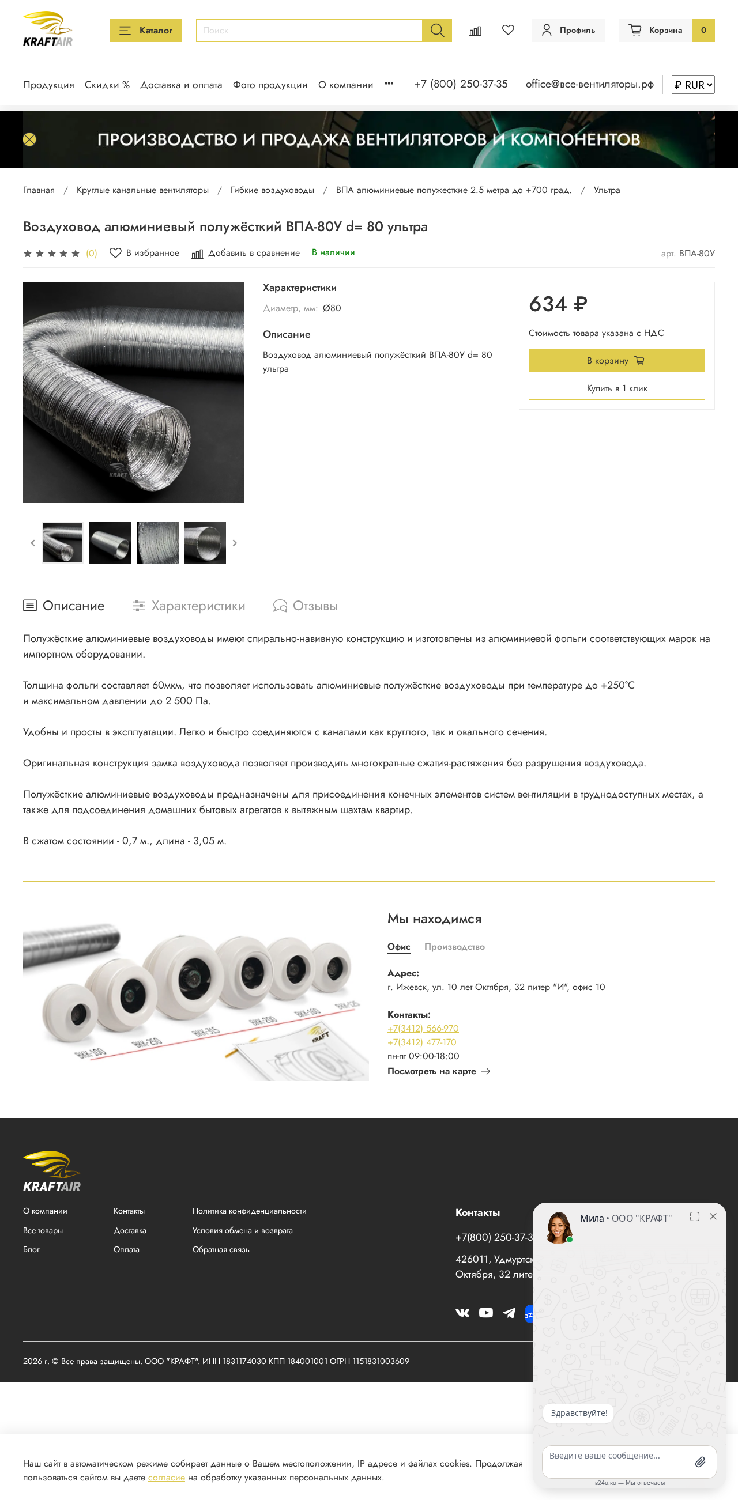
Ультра (607, 190)
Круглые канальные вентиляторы (143, 190)
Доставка (130, 1230)
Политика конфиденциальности (250, 1210)
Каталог (156, 30)
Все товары (43, 1230)
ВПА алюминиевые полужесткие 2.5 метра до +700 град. (454, 190)
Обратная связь (221, 1249)
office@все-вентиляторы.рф (590, 83)
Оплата (127, 1249)
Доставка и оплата (181, 84)
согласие (166, 1477)
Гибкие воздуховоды (272, 190)
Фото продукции (270, 84)
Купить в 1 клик (617, 388)
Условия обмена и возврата (243, 1230)
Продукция (48, 84)
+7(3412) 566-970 (423, 1028)
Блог (31, 1249)
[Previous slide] (41, 392)
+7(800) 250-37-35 (497, 1237)
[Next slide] (226, 392)
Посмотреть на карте (431, 1071)
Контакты (129, 1210)
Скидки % (107, 84)
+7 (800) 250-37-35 (461, 83)
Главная (39, 190)
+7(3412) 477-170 (422, 1042)
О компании (346, 84)
